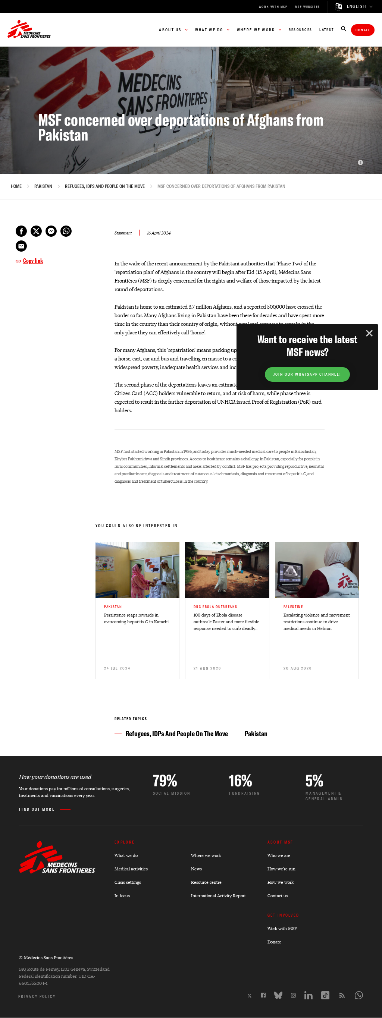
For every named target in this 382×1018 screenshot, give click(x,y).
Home (16, 186)
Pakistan (43, 186)
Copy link (33, 260)
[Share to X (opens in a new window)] (36, 231)
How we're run (281, 869)
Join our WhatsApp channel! (307, 374)
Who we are (278, 855)
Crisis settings (128, 882)
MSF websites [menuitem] (307, 7)
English (356, 6)
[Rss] (342, 995)
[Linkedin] (308, 995)
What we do (126, 855)
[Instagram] (293, 995)
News (196, 869)
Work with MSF (282, 928)
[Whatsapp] (359, 995)
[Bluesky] (278, 995)
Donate (363, 30)
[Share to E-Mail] (21, 246)
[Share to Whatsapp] (66, 231)
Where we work (206, 855)
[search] (344, 29)
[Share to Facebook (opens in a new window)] (21, 231)
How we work (280, 882)
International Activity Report (218, 895)
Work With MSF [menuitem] (273, 7)
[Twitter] (249, 996)
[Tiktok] (325, 995)
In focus (122, 895)
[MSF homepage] (29, 30)
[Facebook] (263, 995)
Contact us (277, 895)
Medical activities (131, 869)
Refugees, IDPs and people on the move (105, 186)
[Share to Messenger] (51, 231)
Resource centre (206, 882)
